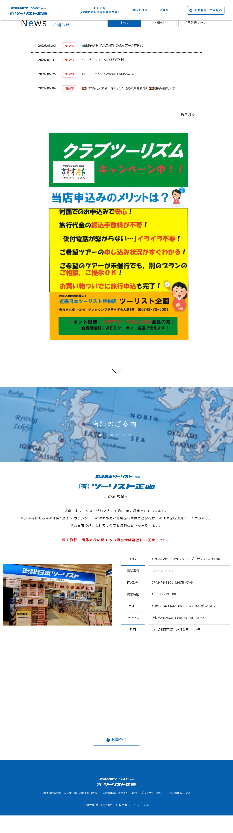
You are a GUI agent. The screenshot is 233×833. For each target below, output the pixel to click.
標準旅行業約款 (52, 793)
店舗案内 (165, 10)
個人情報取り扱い (179, 793)
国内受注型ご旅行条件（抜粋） (82, 793)
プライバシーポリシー (154, 793)
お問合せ (119, 739)
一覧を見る (186, 114)
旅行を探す (140, 10)
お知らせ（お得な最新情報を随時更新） (99, 10)
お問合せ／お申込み (208, 10)
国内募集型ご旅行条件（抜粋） (120, 793)
